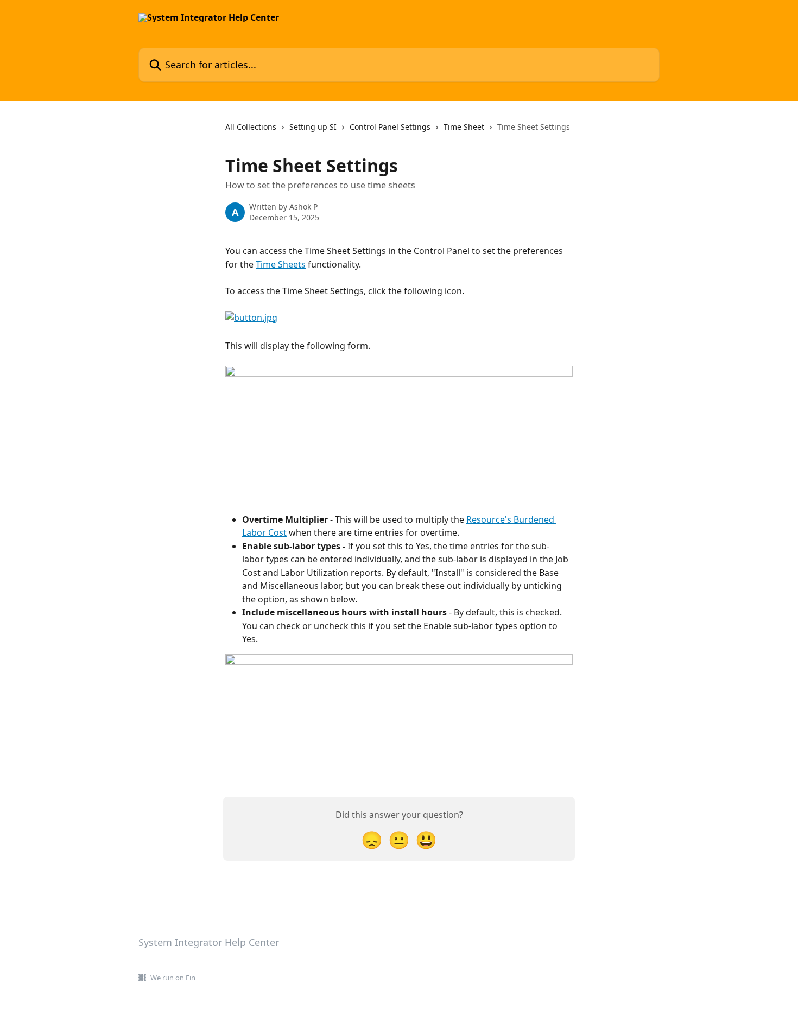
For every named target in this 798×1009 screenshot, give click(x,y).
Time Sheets (281, 264)
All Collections (250, 127)
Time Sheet (464, 127)
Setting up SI (313, 127)
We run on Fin (172, 977)
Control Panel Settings (390, 127)
